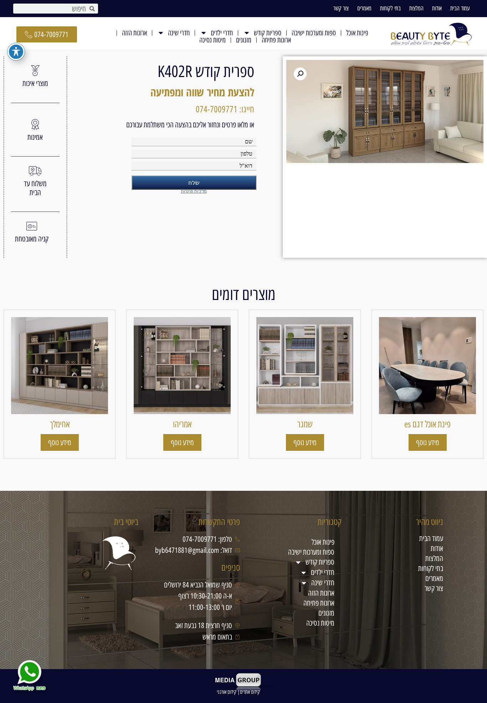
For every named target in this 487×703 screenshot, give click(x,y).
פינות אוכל (357, 32)
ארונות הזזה (134, 32)
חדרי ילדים (222, 32)
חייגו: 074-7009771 (225, 109)
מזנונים (243, 40)
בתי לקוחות (390, 8)
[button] (300, 73)
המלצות (416, 8)
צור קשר (341, 8)
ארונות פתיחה (276, 40)
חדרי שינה (179, 32)
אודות (437, 8)
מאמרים (364, 8)
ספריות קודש (267, 32)
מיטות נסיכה (212, 40)
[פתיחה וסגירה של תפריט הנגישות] (16, 51)
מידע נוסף (427, 442)
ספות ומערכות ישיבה (314, 32)
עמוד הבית (460, 8)
